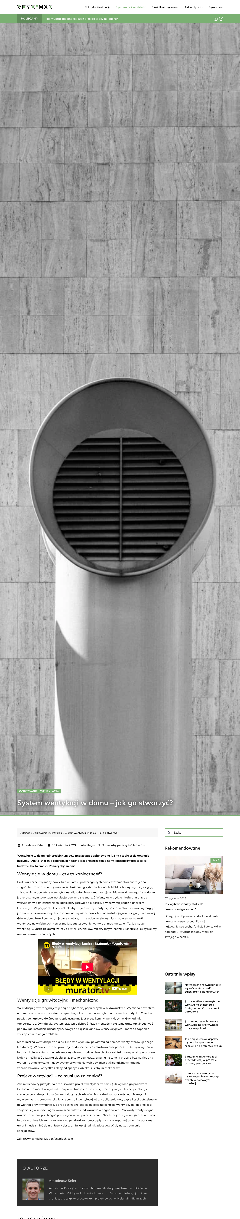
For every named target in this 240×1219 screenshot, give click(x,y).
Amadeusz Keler (33, 845)
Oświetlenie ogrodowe (165, 7)
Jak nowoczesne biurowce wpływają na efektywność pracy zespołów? (201, 1025)
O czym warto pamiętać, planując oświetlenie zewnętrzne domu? (90, 18)
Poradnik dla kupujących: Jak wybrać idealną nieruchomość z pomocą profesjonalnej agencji (190, 909)
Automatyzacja (193, 7)
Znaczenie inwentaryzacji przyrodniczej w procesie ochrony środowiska (201, 1060)
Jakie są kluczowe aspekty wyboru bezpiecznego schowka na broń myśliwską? (203, 1042)
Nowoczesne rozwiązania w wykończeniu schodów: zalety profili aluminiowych (203, 988)
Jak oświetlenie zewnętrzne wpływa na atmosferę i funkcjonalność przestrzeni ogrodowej (202, 1006)
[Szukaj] (169, 832)
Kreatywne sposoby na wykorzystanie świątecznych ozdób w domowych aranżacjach (203, 1078)
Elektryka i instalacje (98, 7)
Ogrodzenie (216, 7)
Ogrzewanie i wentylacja (131, 7)
